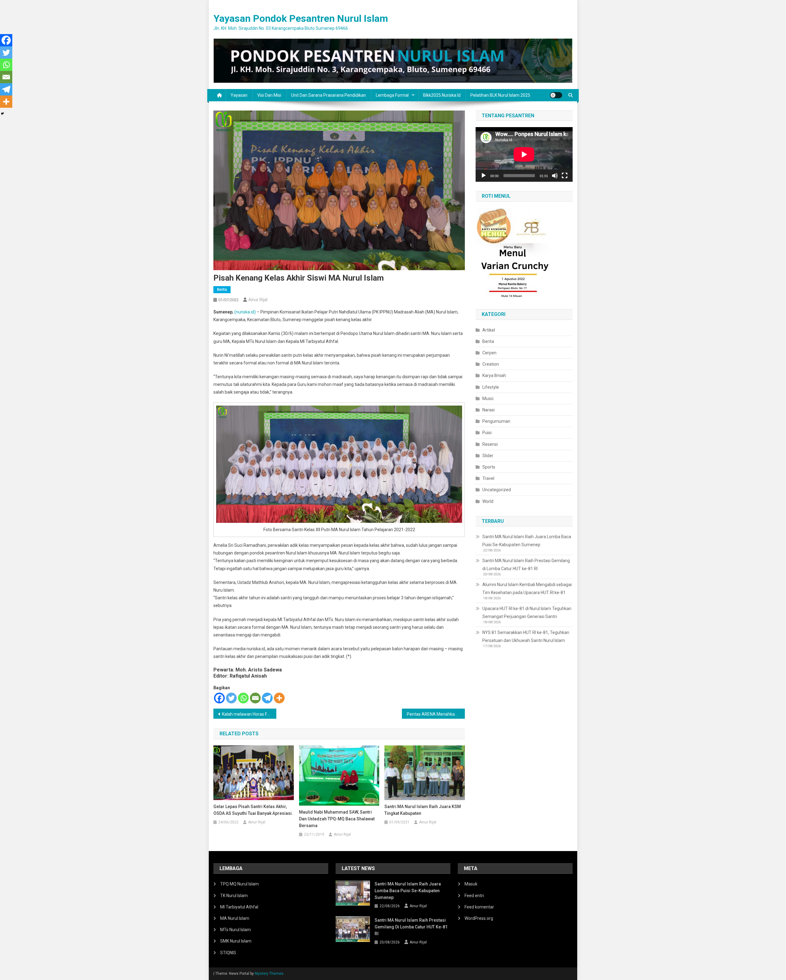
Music (488, 398)
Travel (488, 478)
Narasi (488, 409)
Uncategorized (496, 489)
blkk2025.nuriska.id (442, 95)
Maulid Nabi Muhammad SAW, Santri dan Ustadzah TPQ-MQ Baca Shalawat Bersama (337, 819)
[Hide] (2, 113)
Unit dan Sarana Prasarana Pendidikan (328, 95)
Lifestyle (490, 387)
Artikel (488, 330)
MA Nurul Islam (234, 918)
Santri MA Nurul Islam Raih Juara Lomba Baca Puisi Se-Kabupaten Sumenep (526, 540)
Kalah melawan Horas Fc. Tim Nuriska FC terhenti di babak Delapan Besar (249, 714)
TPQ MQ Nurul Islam (239, 883)
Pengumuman (496, 421)
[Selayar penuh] (565, 176)
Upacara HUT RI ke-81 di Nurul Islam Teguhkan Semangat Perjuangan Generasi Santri (526, 612)
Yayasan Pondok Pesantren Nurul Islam (300, 18)
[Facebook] (219, 698)
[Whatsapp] (243, 698)
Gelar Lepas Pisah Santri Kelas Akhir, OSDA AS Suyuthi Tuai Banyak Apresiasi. (253, 810)
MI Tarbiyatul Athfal (239, 906)
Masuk (471, 883)
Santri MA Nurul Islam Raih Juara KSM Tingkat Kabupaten (422, 810)
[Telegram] (267, 698)
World (487, 501)
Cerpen (489, 352)
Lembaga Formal (392, 95)
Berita (222, 289)
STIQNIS (228, 952)
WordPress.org (479, 918)
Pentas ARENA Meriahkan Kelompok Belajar (436, 714)
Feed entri (474, 895)
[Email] (255, 698)
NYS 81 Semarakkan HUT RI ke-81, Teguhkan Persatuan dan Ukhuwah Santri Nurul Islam (525, 636)
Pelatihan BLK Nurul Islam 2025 (500, 95)
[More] (279, 698)
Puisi (487, 432)
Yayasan (239, 95)
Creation (490, 364)
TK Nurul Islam (234, 895)
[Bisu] (555, 176)
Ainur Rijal (257, 299)
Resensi (490, 444)
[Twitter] (231, 698)
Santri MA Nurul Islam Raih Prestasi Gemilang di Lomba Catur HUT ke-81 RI (526, 564)
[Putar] (484, 176)
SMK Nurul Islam (235, 941)
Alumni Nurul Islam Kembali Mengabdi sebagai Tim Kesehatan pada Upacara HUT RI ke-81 (527, 588)
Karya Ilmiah (494, 375)
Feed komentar (479, 906)
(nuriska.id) (245, 311)
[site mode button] (556, 95)
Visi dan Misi (269, 95)
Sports (488, 467)
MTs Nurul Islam (235, 929)
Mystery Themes (269, 973)
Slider (487, 455)
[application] (524, 154)
